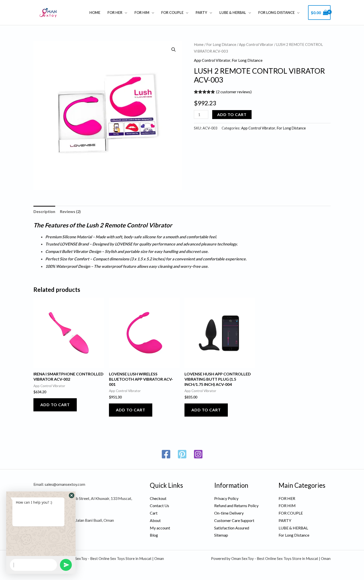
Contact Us (159, 505)
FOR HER (114, 12)
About (155, 520)
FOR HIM (141, 12)
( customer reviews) (234, 91)
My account (160, 527)
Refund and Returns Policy (236, 505)
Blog (154, 535)
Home (94, 12)
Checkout (158, 498)
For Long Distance (276, 12)
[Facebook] (166, 454)
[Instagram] (198, 454)
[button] (173, 49)
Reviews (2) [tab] (70, 211)
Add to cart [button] (55, 404)
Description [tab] (44, 211)
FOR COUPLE (172, 12)
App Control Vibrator (256, 44)
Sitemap (221, 535)
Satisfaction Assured (231, 527)
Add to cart (232, 114)
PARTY (201, 12)
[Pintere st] (182, 454)
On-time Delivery (229, 513)
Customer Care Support (234, 520)
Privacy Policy (226, 498)
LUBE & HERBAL (232, 12)
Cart (153, 513)
